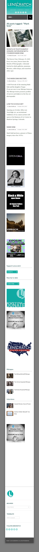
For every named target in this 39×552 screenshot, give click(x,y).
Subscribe (10, 284)
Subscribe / (13, 10)
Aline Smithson (12, 81)
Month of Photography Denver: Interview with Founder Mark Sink (17, 51)
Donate (10, 272)
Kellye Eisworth (12, 55)
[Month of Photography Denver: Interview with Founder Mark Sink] (19, 47)
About (27, 10)
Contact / (21, 10)
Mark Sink (11, 127)
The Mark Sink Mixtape (17, 78)
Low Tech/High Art (15, 104)
